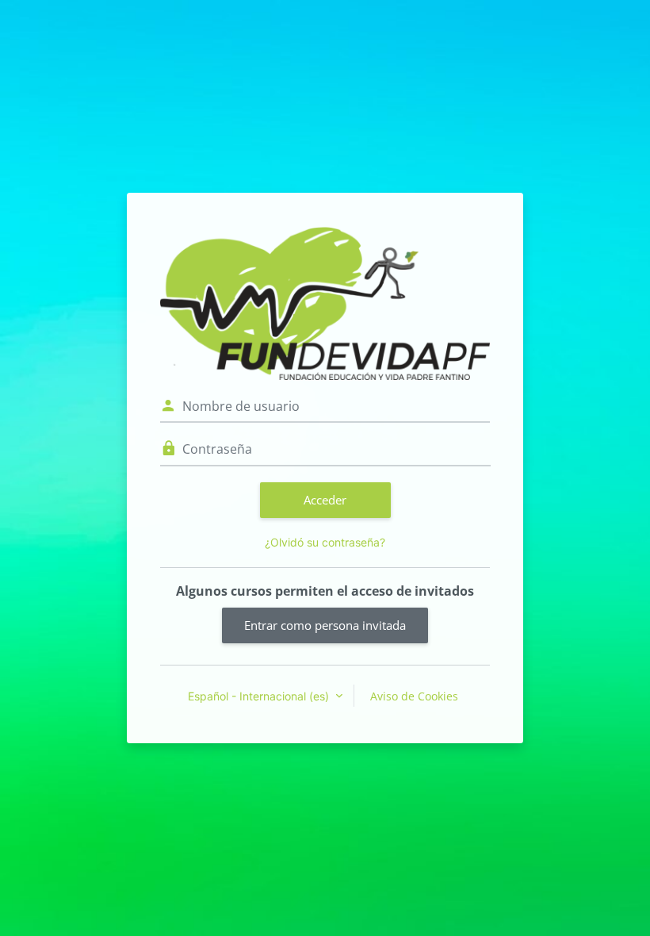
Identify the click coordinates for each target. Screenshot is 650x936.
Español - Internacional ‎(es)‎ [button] (260, 696)
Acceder (325, 500)
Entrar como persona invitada (325, 625)
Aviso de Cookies (414, 696)
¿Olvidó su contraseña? (325, 542)
